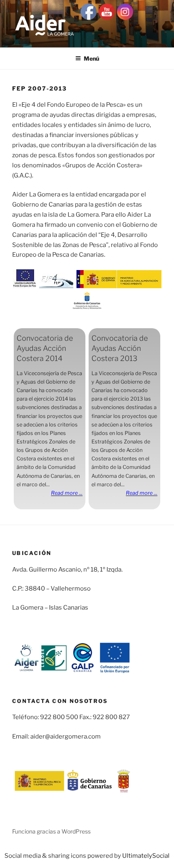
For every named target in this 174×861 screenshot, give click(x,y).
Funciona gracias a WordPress (51, 831)
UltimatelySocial (146, 855)
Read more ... (67, 493)
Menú (91, 58)
